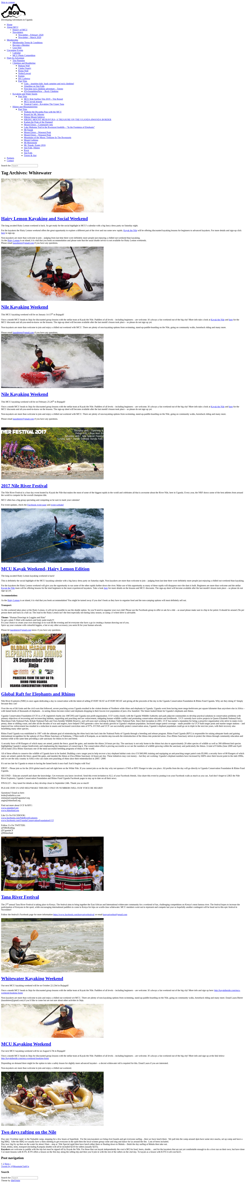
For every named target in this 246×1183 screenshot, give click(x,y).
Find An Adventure (15, 58)
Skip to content (8, 2)
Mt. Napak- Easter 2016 (35, 145)
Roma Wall (23, 71)
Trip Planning (19, 60)
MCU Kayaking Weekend (26, 1043)
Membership (12, 40)
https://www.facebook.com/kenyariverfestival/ (74, 914)
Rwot (26, 150)
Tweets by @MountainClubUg (15, 1166)
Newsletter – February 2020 (30, 35)
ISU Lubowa (24, 78)
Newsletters (18, 32)
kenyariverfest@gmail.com (115, 914)
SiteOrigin (15, 1180)
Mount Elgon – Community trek (38, 124)
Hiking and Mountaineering (25, 106)
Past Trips (22, 81)
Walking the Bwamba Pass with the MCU (43, 112)
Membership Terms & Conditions (28, 42)
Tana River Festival (20, 896)
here (3, 233)
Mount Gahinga (31, 140)
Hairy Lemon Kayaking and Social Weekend (44, 218)
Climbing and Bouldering (24, 63)
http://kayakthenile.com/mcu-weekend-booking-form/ (25, 1058)
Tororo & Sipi (30, 155)
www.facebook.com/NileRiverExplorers (19, 818)
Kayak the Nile (130, 230)
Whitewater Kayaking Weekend (32, 978)
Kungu (21, 76)
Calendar (17, 53)
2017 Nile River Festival (24, 485)
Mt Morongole (30, 142)
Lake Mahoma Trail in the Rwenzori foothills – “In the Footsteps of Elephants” (59, 127)
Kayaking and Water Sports (25, 94)
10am (46, 1144)
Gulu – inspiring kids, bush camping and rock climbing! (49, 83)
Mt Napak (28, 130)
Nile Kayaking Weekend (24, 306)
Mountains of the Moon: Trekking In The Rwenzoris (47, 137)
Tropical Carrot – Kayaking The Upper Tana (44, 104)
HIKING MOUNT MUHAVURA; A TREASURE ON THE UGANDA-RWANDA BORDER (67, 119)
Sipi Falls (28, 153)
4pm (197, 1139)
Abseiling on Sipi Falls (34, 86)
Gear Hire (17, 47)
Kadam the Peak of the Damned (38, 122)
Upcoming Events (15, 50)
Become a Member (21, 45)
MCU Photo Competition (24, 55)
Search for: (6, 165)
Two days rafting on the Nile (28, 1132)
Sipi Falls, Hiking (32, 148)
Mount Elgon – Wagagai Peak (37, 132)
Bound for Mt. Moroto (34, 114)
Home (9, 24)
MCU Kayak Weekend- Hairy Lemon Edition (45, 568)
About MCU (12, 27)
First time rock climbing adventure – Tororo (43, 89)
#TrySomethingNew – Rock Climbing (41, 91)
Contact (10, 160)
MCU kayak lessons (33, 101)
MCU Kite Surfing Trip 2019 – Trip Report (43, 99)
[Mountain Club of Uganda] (13, 17)
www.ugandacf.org (10, 808)
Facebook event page (36, 505)
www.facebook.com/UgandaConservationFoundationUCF (27, 820)
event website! (57, 505)
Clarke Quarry (24, 68)
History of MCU (20, 30)
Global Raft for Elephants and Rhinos (38, 693)
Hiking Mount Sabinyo (34, 117)
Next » (8, 1164)
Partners (10, 158)
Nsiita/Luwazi (24, 73)
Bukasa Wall (24, 65)
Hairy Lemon (14, 240)
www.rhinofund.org (10, 810)
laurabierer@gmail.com (23, 243)
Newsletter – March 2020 (29, 37)
